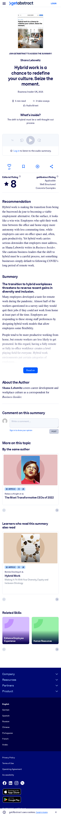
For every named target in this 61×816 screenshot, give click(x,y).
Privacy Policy (8, 757)
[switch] (30, 140)
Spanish (6, 716)
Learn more (41, 812)
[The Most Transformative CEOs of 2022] (30, 470)
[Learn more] (19, 176)
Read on (30, 370)
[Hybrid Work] (30, 548)
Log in (16, 150)
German (5, 710)
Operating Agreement (12, 769)
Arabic (5, 744)
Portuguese (7, 733)
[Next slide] (57, 510)
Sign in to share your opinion (21, 430)
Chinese (6, 727)
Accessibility (8, 775)
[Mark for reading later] (23, 166)
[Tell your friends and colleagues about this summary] (51, 166)
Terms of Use (8, 763)
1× (12, 140)
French (5, 739)
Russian (5, 721)
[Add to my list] (37, 166)
